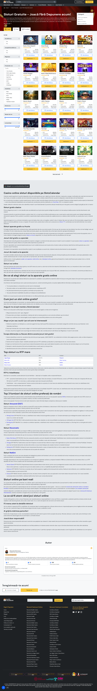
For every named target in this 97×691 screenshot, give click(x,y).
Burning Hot (10, 422)
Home (5, 610)
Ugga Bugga (7, 358)
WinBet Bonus (53, 631)
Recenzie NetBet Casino (32, 623)
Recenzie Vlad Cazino (32, 627)
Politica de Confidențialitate (10, 618)
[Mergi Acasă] (8, 2)
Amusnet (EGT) (16, 404)
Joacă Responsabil (8, 620)
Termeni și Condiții (8, 629)
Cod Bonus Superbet (54, 612)
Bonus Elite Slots (53, 655)
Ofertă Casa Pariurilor (55, 629)
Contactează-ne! (8, 625)
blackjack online (47, 259)
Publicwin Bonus (53, 633)
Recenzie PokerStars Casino (33, 657)
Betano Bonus (53, 661)
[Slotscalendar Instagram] (81, 612)
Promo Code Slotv (54, 638)
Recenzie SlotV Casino (32, 635)
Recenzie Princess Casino (32, 659)
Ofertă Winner (53, 642)
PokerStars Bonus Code (55, 664)
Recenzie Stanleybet (31, 646)
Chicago (9, 442)
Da (7, 41)
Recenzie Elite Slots (31, 661)
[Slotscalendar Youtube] (74, 612)
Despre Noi (6, 612)
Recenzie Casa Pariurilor (32, 629)
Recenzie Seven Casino (32, 666)
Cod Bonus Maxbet (54, 610)
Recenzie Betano (30, 649)
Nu (7, 43)
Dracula (9, 473)
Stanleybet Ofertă (54, 649)
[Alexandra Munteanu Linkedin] (91, 548)
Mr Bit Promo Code (54, 635)
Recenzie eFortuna (31, 620)
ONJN (63, 396)
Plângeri (5, 614)
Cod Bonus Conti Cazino (55, 644)
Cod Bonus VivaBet (54, 616)
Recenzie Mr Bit (30, 633)
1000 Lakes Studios (10, 73)
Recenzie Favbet (30, 644)
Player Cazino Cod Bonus (55, 659)
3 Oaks (7, 83)
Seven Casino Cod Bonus (55, 651)
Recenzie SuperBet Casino (33, 612)
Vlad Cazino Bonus (54, 627)
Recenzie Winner (30, 640)
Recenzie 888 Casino (31, 614)
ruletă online (35, 259)
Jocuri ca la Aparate (82, 17)
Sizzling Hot (10, 447)
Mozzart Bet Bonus (54, 657)
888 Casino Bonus (54, 614)
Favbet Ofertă (53, 646)
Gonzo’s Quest (10, 464)
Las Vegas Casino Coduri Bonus (57, 653)
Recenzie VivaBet (31, 616)
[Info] (3, 687)
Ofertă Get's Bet (53, 618)
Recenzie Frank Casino (32, 638)
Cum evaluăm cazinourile (9, 627)
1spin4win (8, 77)
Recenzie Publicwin (31, 631)
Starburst (9, 469)
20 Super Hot (10, 420)
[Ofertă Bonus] (30, 55)
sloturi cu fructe (31, 235)
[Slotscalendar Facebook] (76, 612)
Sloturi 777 (80, 19)
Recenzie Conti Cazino (32, 642)
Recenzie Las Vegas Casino (33, 653)
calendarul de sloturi (15, 268)
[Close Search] (54, 2)
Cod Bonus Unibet (54, 625)
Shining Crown (10, 415)
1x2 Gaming (9, 79)
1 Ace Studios (9, 71)
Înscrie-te (29, 590)
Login (56, 590)
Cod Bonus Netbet (54, 623)
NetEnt (61, 362)
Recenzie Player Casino (32, 664)
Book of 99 (6, 360)
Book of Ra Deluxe (11, 438)
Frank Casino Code (54, 640)
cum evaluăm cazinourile (81, 488)
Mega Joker (7, 362)
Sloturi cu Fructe (82, 21)
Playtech (62, 358)
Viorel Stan (56, 202)
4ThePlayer (8, 85)
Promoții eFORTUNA (54, 620)
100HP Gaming (9, 75)
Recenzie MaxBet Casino (32, 610)
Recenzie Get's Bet (31, 618)
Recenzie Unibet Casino (32, 625)
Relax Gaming (63, 360)
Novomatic (14, 428)
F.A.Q (5, 616)
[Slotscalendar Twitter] (79, 612)
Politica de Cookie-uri (9, 623)
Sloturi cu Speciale (82, 23)
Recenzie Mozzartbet (31, 655)
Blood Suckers (7, 364)
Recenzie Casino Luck (32, 651)
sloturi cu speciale (84, 241)
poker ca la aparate (27, 259)
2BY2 (7, 81)
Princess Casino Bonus (55, 666)
